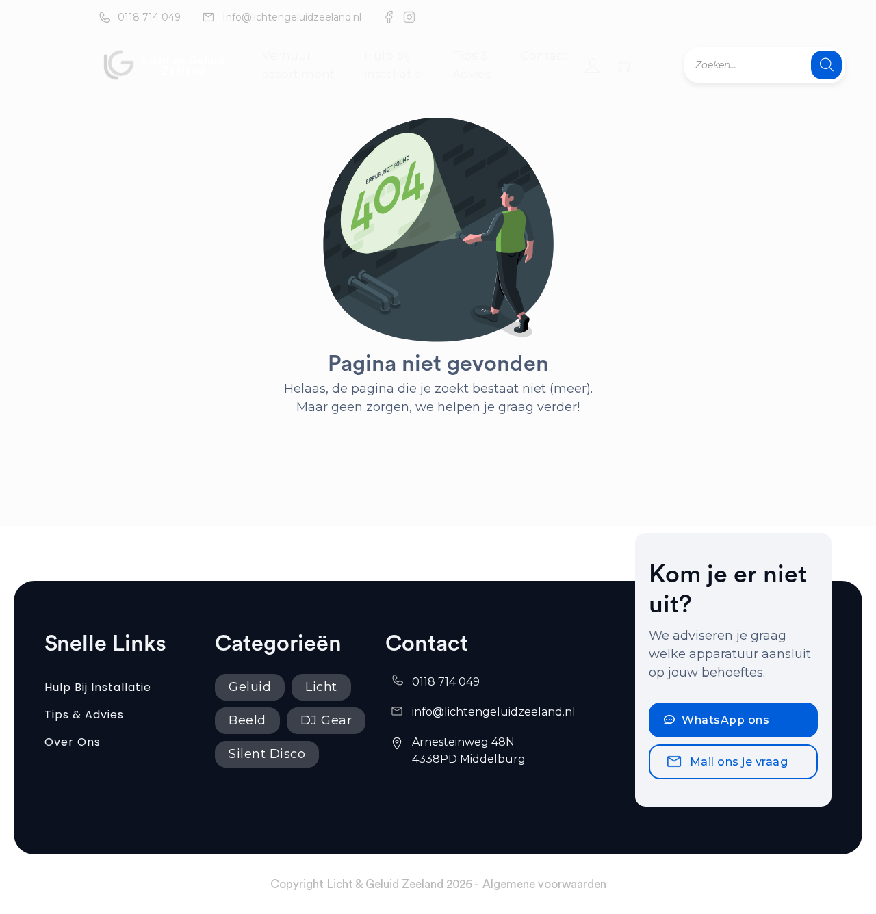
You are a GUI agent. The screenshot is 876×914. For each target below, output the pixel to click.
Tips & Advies (471, 65)
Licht (321, 686)
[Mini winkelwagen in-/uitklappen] (625, 65)
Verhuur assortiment (298, 65)
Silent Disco (267, 753)
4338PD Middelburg (469, 759)
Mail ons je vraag (739, 761)
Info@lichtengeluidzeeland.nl (291, 17)
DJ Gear (326, 720)
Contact (544, 55)
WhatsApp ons (725, 720)
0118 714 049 (149, 17)
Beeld (247, 720)
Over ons (72, 742)
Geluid (250, 686)
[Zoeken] (826, 65)
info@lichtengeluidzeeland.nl (494, 711)
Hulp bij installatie (393, 65)
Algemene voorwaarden (544, 884)
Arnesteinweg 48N (464, 741)
